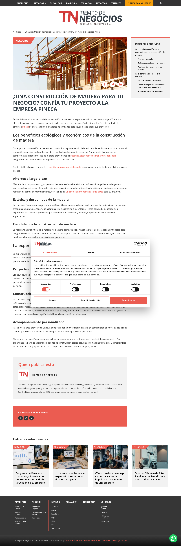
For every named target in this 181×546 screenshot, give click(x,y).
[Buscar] (161, 3)
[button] (173, 538)
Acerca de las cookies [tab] (130, 252)
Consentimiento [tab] (50, 252)
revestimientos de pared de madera (65, 167)
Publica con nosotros (139, 3)
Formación (86, 3)
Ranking (70, 3)
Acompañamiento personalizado (150, 91)
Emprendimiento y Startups (39, 513)
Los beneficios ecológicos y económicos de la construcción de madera (150, 52)
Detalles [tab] (90, 252)
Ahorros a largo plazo (146, 59)
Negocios (39, 3)
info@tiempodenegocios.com (114, 540)
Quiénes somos (104, 508)
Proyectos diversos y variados (149, 81)
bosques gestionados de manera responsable (93, 155)
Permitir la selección (90, 300)
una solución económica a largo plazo (84, 191)
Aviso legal (105, 521)
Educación (55, 510)
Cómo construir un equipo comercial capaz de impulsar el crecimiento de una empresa (110, 478)
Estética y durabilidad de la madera (151, 63)
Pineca (25, 126)
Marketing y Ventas (19, 508)
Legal (53, 517)
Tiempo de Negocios (44, 375)
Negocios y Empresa (36, 508)
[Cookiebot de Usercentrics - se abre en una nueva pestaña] (135, 244)
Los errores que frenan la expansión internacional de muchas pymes (70, 476)
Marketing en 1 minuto (20, 522)
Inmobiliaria (55, 514)
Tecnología (56, 3)
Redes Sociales (20, 518)
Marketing (22, 3)
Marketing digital (18, 513)
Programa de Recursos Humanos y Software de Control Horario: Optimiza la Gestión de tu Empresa (30, 478)
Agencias (54, 507)
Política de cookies (92, 540)
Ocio (53, 521)
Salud (53, 525)
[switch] (75, 289)
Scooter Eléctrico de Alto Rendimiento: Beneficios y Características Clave (150, 476)
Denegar (52, 300)
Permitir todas (128, 300)
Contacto (116, 3)
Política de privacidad (73, 540)
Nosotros (101, 3)
